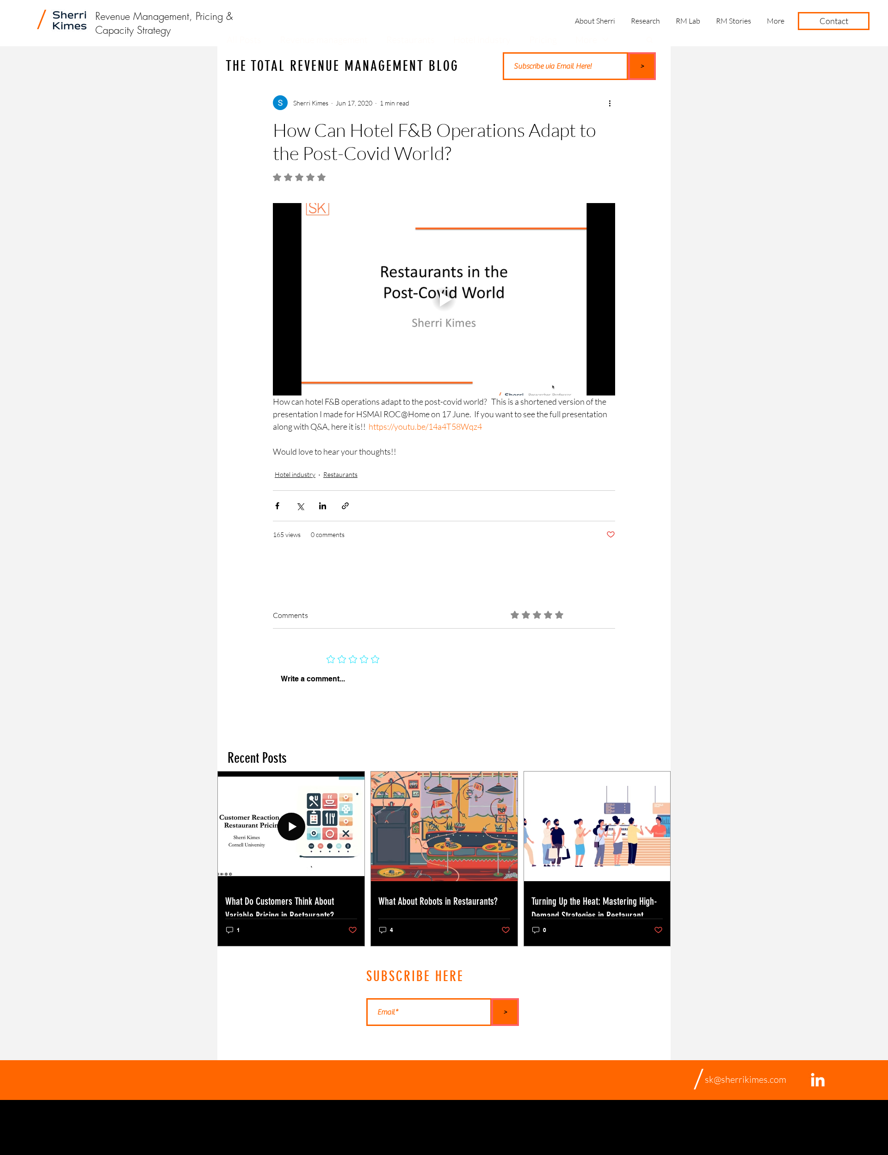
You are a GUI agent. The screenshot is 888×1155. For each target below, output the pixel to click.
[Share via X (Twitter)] (300, 505)
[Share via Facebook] (277, 505)
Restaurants (340, 474)
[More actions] (609, 102)
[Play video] (444, 299)
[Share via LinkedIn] (322, 505)
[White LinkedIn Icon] (817, 1079)
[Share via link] (345, 505)
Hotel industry (295, 474)
